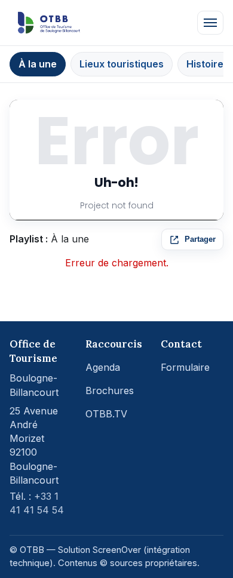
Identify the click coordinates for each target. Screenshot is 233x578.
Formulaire (185, 367)
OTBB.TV (106, 414)
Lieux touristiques (121, 64)
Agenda (102, 367)
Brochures (109, 390)
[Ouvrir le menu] (210, 23)
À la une (38, 64)
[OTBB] (49, 23)
